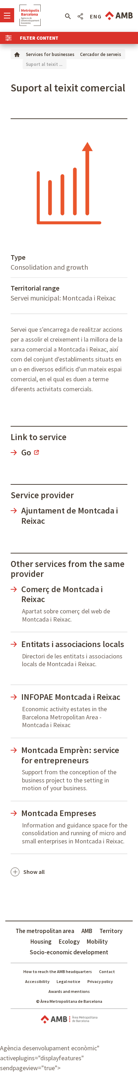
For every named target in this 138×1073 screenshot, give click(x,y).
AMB (86, 931)
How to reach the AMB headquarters (57, 971)
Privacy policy (100, 981)
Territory (110, 931)
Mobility (97, 941)
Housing (41, 941)
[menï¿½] (7, 15)
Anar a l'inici (30, 15)
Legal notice (68, 981)
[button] (68, 16)
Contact (107, 971)
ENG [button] (96, 16)
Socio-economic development (69, 952)
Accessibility (37, 981)
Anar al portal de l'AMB (119, 15)
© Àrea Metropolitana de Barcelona (69, 1001)
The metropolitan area (45, 931)
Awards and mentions (69, 991)
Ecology (69, 941)
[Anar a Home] (17, 54)
